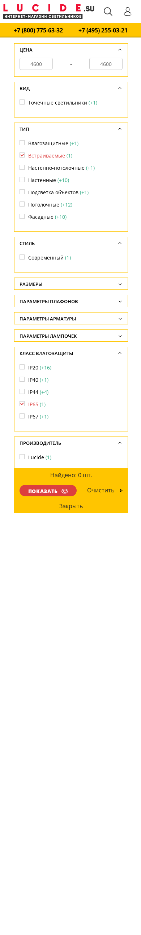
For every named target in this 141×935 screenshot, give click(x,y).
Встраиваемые (50, 155)
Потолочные (50, 204)
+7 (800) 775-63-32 (38, 30)
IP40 (38, 379)
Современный (49, 257)
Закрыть (71, 506)
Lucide (39, 457)
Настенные (48, 180)
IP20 (39, 367)
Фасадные (47, 216)
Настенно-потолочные (61, 167)
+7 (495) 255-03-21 (103, 30)
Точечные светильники (62, 102)
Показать (43, 491)
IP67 (38, 416)
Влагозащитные (53, 143)
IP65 (37, 404)
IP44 (38, 392)
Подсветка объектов (58, 192)
